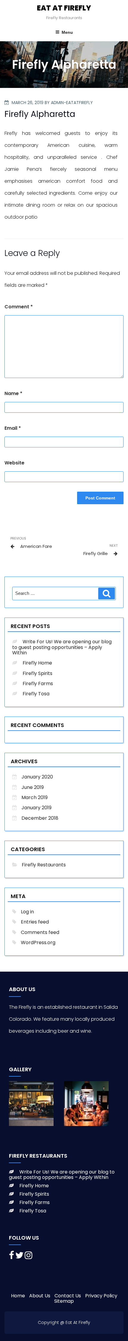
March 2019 (34, 797)
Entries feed (35, 921)
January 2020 (37, 776)
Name (13, 393)
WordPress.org (38, 942)
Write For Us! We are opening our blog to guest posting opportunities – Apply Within (62, 647)
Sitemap (64, 1301)
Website (14, 462)
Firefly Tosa (36, 693)
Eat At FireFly (64, 8)
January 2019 (36, 807)
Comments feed (40, 932)
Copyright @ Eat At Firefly (64, 1322)
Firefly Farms (38, 683)
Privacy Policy (101, 1295)
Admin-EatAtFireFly (72, 103)
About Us (39, 1295)
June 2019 (32, 787)
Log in (27, 911)
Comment (18, 306)
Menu (67, 32)
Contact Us (67, 1295)
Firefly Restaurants (44, 864)
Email (12, 428)
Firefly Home (37, 662)
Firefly (10, 133)
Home (18, 1295)
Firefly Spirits (37, 673)
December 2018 (39, 818)
